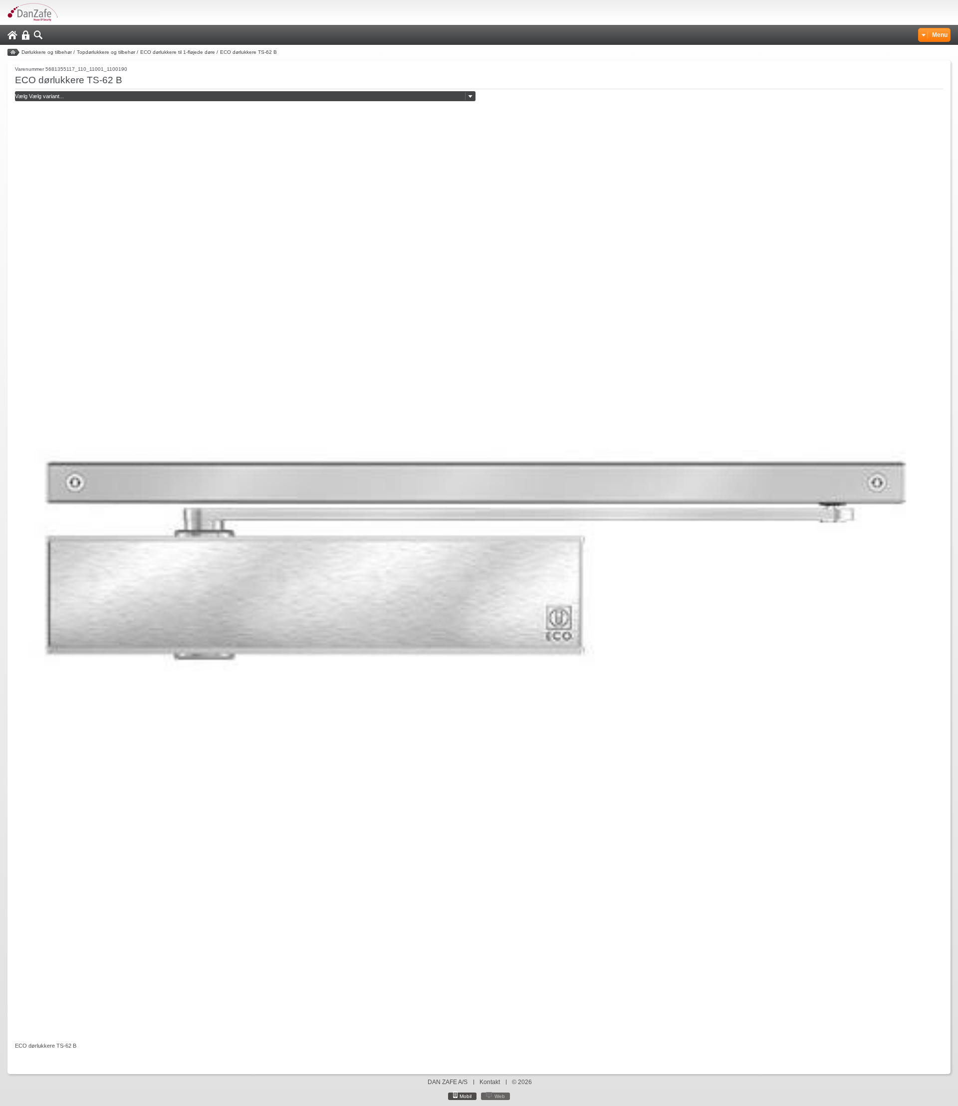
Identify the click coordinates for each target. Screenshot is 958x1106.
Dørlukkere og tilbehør (46, 52)
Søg (38, 35)
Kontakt (489, 1082)
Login (25, 35)
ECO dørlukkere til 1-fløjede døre (177, 52)
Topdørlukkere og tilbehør (106, 52)
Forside (13, 52)
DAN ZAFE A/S (448, 1082)
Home (12, 35)
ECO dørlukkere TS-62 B (248, 52)
